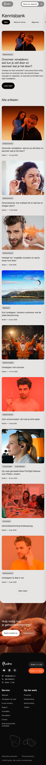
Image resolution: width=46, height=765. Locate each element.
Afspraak (5, 695)
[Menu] (42, 4)
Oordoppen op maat (9, 699)
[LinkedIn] (9, 670)
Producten (27, 695)
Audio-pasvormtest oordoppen (8, 724)
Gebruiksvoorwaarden (9, 756)
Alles (6, 22)
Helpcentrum (28, 633)
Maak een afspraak (30, 4)
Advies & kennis (20, 22)
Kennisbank (6, 715)
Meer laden (23, 590)
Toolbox (26, 707)
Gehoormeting (29, 703)
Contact (4, 719)
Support (4, 707)
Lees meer (8, 85)
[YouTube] (4, 670)
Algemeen (35, 22)
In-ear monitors (7, 703)
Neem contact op (10, 633)
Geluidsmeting (29, 699)
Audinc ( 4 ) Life (36, 664)
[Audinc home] (7, 4)
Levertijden (6, 711)
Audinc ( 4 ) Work (36, 671)
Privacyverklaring (28, 756)
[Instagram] (15, 670)
